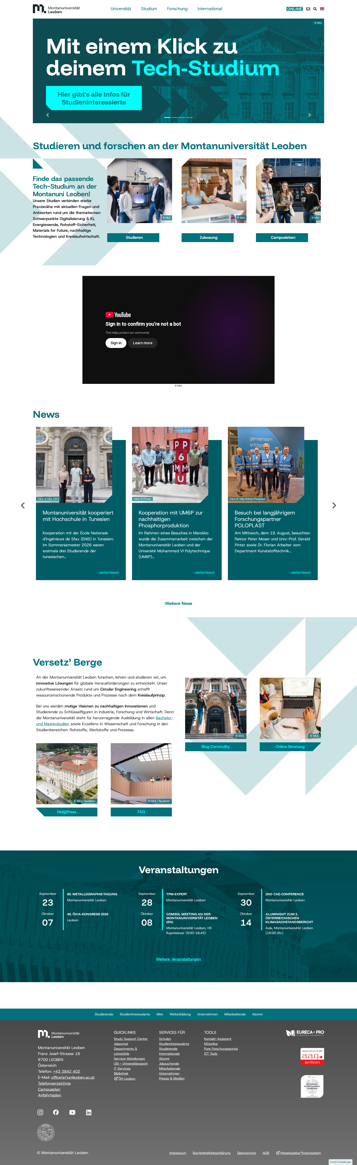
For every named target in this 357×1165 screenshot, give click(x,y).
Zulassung (209, 237)
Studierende (104, 1014)
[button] (47, 115)
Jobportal (121, 1044)
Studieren (134, 237)
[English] (322, 9)
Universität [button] (121, 9)
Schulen (165, 1039)
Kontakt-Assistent (217, 1039)
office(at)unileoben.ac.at (73, 1077)
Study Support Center (131, 1039)
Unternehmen (207, 1014)
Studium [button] (149, 9)
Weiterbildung (180, 1014)
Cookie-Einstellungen (340, 1162)
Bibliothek (121, 1073)
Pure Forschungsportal (221, 1049)
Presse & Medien (171, 1078)
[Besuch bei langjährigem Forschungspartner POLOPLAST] (266, 464)
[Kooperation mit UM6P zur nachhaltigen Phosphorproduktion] (170, 464)
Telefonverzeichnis (54, 1083)
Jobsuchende (169, 1063)
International (210, 9)
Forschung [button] (177, 9)
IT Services (122, 1068)
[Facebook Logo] (55, 1111)
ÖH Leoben (126, 1078)
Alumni (257, 1014)
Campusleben (283, 237)
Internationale (169, 1053)
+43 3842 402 (66, 1071)
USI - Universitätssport (131, 1063)
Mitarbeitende (235, 1014)
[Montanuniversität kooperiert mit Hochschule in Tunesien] (74, 464)
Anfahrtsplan (49, 1095)
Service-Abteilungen (129, 1058)
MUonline (211, 1044)
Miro (160, 1014)
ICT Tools (210, 1053)
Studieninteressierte (135, 1014)
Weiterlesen (109, 572)
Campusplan (49, 1089)
